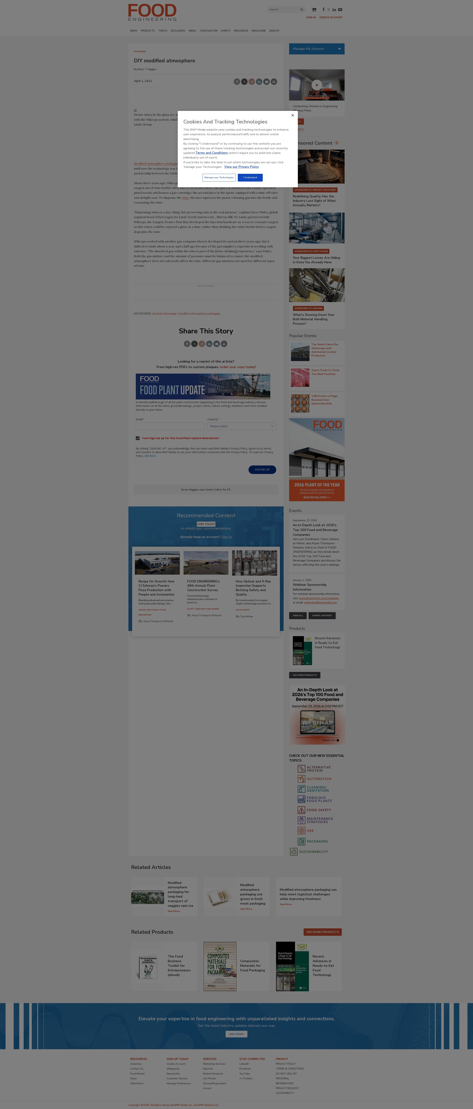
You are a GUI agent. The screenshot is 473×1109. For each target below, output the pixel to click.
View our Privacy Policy (241, 167)
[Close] (293, 115)
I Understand (250, 177)
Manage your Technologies (219, 177)
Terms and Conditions (211, 153)
